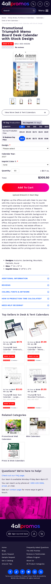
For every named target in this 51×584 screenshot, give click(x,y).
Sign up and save (20, 534)
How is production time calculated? (22, 298)
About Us (30, 561)
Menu (41, 10)
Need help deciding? (12, 305)
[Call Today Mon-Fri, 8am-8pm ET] (33, 4)
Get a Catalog (7, 561)
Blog (3, 551)
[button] (13, 101)
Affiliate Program (33, 557)
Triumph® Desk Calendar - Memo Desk (35, 348)
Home (4, 547)
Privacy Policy (27, 576)
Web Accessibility (39, 576)
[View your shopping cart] (46, 4)
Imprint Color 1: (10, 161)
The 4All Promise (33, 551)
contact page (15, 490)
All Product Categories (35, 564)
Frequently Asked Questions (37, 547)
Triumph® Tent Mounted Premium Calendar (36, 396)
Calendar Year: (8, 154)
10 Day (11, 123)
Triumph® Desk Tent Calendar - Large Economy (12, 396)
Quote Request (8, 554)
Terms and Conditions (13, 576)
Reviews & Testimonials (35, 554)
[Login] (40, 4)
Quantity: (6, 171)
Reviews (6, 285)
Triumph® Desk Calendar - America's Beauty (12, 348)
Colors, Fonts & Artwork (15, 292)
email (4, 486)
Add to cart (25, 187)
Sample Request (8, 557)
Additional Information (15, 278)
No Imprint (32, 123)
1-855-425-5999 (37, 483)
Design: (6, 145)
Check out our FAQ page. (13, 475)
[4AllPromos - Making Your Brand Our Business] (15, 4)
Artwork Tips (7, 564)
